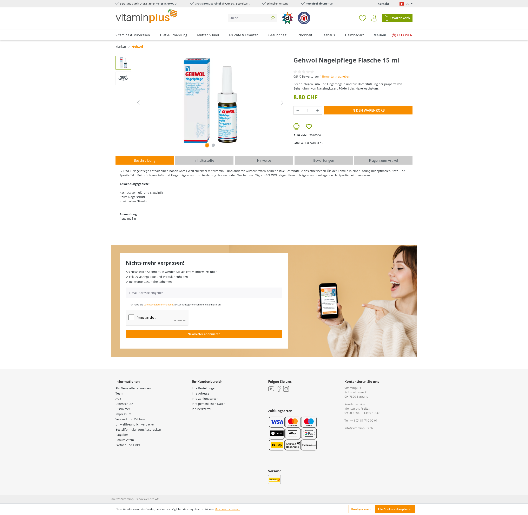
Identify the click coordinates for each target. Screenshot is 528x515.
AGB (118, 399)
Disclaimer (123, 409)
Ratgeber (122, 435)
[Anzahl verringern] (297, 110)
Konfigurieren (361, 509)
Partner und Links (128, 445)
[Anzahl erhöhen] (318, 110)
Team (119, 393)
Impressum (123, 414)
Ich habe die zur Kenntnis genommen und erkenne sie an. (175, 304)
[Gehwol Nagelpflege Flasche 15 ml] (210, 100)
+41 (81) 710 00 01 (167, 3)
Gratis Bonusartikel (208, 3)
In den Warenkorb (368, 110)
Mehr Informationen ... (227, 509)
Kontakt (383, 4)
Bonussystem (125, 440)
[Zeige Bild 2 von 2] (213, 145)
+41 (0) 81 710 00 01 (363, 420)
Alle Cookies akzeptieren (395, 509)
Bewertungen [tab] (323, 160)
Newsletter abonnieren (204, 334)
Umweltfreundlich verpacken (136, 424)
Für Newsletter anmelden (133, 388)
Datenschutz (124, 404)
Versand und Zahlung (130, 419)
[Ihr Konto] (374, 18)
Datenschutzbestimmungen (158, 304)
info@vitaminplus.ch (358, 428)
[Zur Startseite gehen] (146, 16)
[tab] (145, 160)
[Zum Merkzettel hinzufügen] (309, 126)
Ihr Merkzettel (201, 409)
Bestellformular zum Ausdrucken (138, 429)
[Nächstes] (282, 102)
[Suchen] (272, 18)
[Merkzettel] (362, 18)
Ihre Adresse (200, 393)
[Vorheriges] (138, 102)
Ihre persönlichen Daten (208, 404)
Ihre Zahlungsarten (205, 399)
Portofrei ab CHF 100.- (320, 3)
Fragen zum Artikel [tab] (383, 160)
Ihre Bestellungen (204, 388)
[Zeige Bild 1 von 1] (207, 145)
